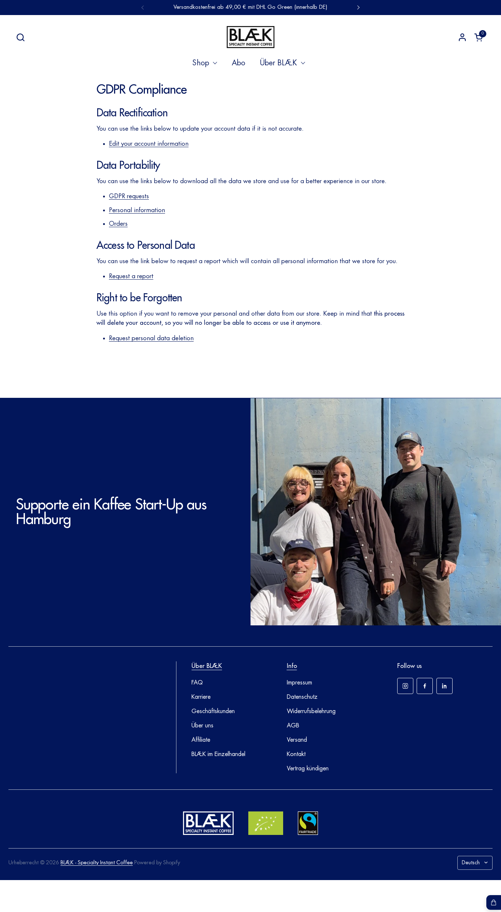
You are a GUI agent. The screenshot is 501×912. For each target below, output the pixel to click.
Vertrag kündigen (308, 768)
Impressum (299, 683)
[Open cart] (493, 902)
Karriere (201, 697)
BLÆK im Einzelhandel (218, 754)
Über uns (202, 725)
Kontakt (296, 754)
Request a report (131, 276)
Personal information (137, 210)
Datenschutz (302, 697)
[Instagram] (405, 686)
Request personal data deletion (151, 338)
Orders (118, 224)
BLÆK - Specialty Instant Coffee (97, 862)
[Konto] (462, 37)
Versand (297, 740)
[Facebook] (425, 686)
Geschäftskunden (213, 711)
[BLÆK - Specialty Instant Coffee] (250, 37)
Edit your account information (149, 144)
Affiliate (200, 740)
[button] (20, 37)
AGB (293, 725)
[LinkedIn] (444, 686)
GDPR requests (129, 196)
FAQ (197, 683)
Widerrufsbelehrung (311, 711)
